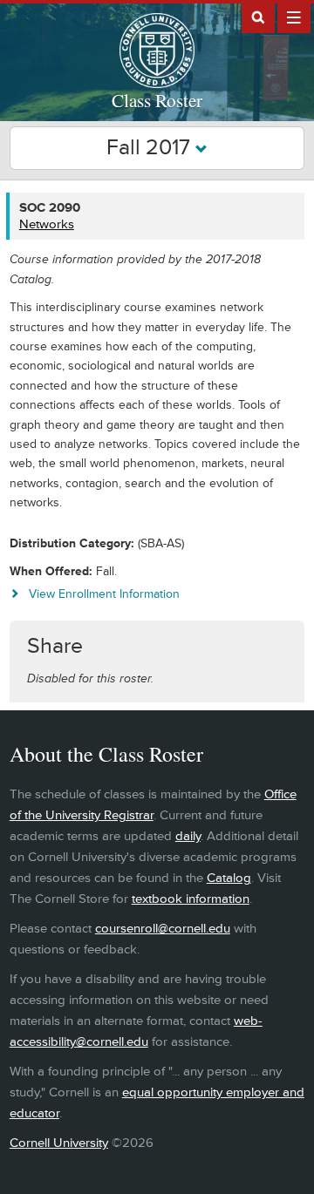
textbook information (190, 899)
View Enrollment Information (104, 594)
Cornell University (59, 1143)
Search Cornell (258, 16)
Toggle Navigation (294, 16)
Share (55, 646)
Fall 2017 (150, 147)
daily (188, 836)
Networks (46, 224)
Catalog (229, 878)
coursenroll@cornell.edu (162, 928)
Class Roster (157, 100)
